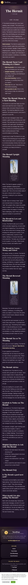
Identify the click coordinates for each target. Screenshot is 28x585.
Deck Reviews (14, 555)
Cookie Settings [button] (6, 582)
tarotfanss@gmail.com (14, 540)
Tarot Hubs (14, 551)
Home (14, 548)
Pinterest (14, 570)
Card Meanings (14, 553)
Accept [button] (13, 582)
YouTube (14, 567)
